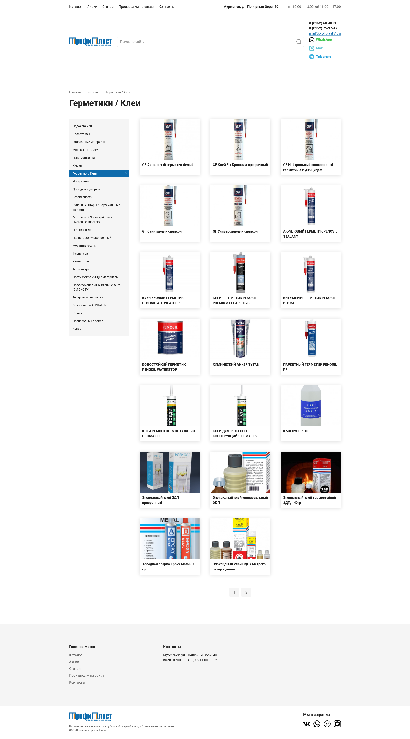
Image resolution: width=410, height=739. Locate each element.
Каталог (75, 7)
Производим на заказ (136, 7)
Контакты (166, 7)
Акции (92, 7)
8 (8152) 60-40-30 (323, 23)
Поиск (299, 42)
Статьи (108, 7)
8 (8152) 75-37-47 (323, 28)
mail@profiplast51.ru (325, 33)
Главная (75, 92)
